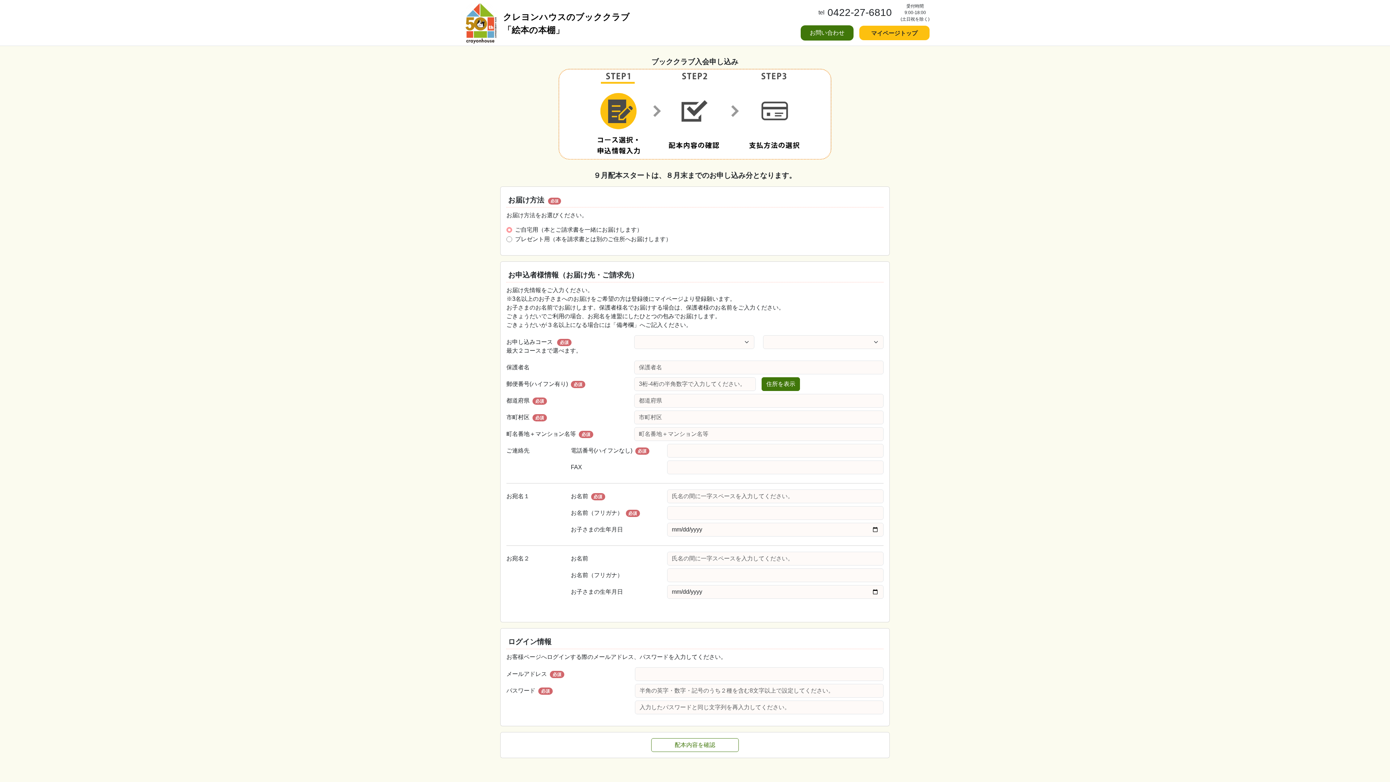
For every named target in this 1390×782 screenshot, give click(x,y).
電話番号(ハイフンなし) (609, 450)
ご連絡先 (518, 450)
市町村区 (525, 417)
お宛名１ (518, 496)
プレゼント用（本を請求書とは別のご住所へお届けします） (593, 239)
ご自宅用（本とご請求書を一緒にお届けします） (579, 230)
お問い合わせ (827, 33)
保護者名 (518, 367)
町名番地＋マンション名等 (548, 434)
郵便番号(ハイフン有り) (544, 384)
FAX (576, 467)
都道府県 (525, 401)
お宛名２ (518, 558)
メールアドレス (533, 674)
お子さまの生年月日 (597, 529)
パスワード (528, 691)
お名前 (587, 496)
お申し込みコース (544, 346)
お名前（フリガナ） (604, 513)
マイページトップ (894, 33)
